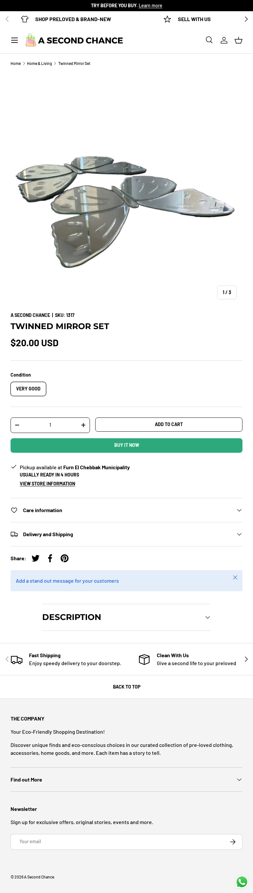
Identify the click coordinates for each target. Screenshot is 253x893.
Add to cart (169, 424)
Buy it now (126, 445)
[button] (238, 40)
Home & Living (39, 63)
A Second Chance (30, 315)
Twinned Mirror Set (74, 63)
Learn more (150, 5)
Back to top (126, 687)
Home (16, 63)
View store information (47, 483)
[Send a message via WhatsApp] (242, 882)
